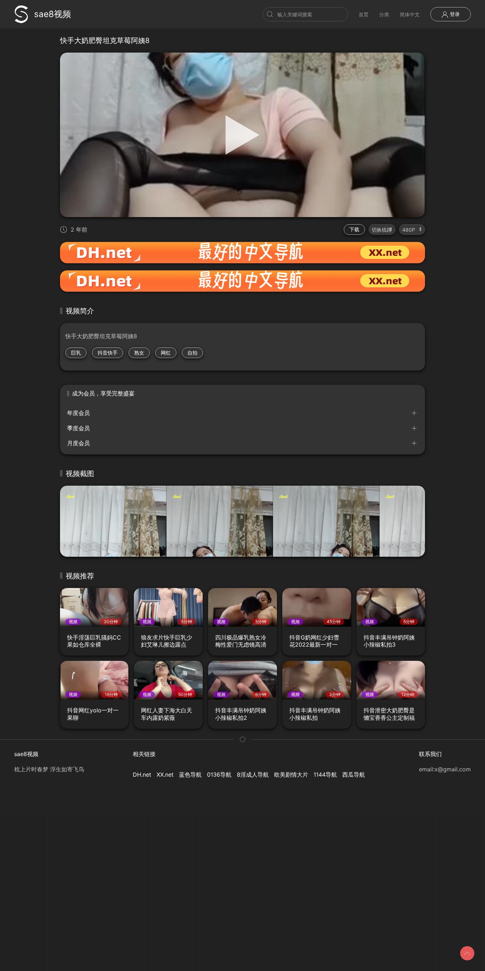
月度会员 (78, 443)
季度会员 (78, 428)
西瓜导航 (353, 774)
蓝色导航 (190, 774)
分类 (384, 14)
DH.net (142, 774)
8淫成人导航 (253, 774)
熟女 (139, 353)
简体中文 (410, 14)
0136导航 (219, 774)
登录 (454, 14)
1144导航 (325, 774)
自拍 (192, 353)
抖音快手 (108, 353)
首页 (364, 14)
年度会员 (78, 412)
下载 (354, 229)
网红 (166, 353)
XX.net (165, 774)
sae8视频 (52, 14)
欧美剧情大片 (291, 774)
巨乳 (76, 353)
